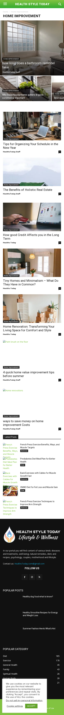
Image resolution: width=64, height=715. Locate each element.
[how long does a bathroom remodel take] (32, 47)
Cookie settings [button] (15, 706)
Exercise (24, 451)
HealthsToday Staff (11, 72)
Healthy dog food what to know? (38, 596)
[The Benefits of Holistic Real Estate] (32, 172)
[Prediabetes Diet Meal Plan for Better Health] (10, 463)
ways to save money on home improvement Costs (23, 423)
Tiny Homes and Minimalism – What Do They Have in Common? (30, 282)
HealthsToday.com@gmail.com (29, 563)
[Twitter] (39, 577)
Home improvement (11, 59)
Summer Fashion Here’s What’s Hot (39, 628)
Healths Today (9, 242)
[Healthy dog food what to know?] (11, 601)
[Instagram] (32, 577)
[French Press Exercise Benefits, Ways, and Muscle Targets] (10, 451)
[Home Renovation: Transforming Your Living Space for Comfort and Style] (32, 308)
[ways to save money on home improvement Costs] (32, 403)
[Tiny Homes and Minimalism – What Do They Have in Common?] (32, 263)
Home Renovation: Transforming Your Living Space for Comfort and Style (28, 328)
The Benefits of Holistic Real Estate (27, 190)
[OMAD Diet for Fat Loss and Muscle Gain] (10, 491)
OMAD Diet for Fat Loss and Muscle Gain (39, 487)
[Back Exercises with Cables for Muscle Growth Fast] (10, 479)
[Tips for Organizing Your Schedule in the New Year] (32, 126)
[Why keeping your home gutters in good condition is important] (25, 95)
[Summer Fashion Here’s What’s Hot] (11, 633)
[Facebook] (25, 577)
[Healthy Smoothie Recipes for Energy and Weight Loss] (11, 617)
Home (5, 12)
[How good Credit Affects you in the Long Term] (32, 217)
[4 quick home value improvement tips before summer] (32, 354)
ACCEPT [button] (31, 706)
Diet (22, 465)
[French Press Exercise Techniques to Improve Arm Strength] (10, 507)
